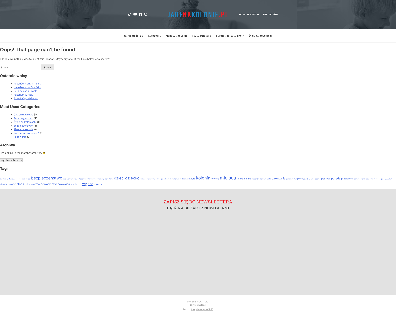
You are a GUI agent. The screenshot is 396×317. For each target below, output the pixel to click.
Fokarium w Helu (23, 94)
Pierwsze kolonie (176, 35)
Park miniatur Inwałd (25, 91)
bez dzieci (26, 179)
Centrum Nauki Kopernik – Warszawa (81, 179)
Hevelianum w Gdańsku (27, 87)
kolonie (215, 178)
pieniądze (302, 178)
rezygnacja (378, 179)
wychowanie (43, 184)
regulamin (369, 179)
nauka (240, 178)
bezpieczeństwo (46, 178)
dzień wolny (150, 179)
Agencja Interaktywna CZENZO (202, 309)
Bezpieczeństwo (133, 35)
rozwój (387, 178)
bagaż (11, 178)
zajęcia (98, 184)
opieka (247, 178)
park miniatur (291, 179)
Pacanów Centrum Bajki (27, 83)
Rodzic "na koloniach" (26, 133)
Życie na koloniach (261, 35)
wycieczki (76, 184)
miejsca (228, 178)
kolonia (203, 178)
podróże (325, 178)
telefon (17, 184)
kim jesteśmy (270, 14)
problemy (346, 178)
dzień (142, 179)
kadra (192, 178)
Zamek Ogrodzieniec (26, 98)
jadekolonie (198, 14)
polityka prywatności (198, 304)
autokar (3, 179)
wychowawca (61, 184)
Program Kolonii (358, 179)
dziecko (132, 178)
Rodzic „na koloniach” (230, 35)
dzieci (119, 178)
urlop (33, 184)
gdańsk (166, 179)
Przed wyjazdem (201, 35)
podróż (318, 179)
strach (3, 184)
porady (335, 178)
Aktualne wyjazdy (249, 14)
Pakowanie (154, 35)
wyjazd (87, 184)
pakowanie (278, 178)
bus (64, 179)
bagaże (18, 179)
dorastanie (109, 179)
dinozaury (100, 179)
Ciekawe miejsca (23, 114)
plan (311, 178)
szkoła (10, 184)
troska (26, 184)
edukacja (159, 179)
